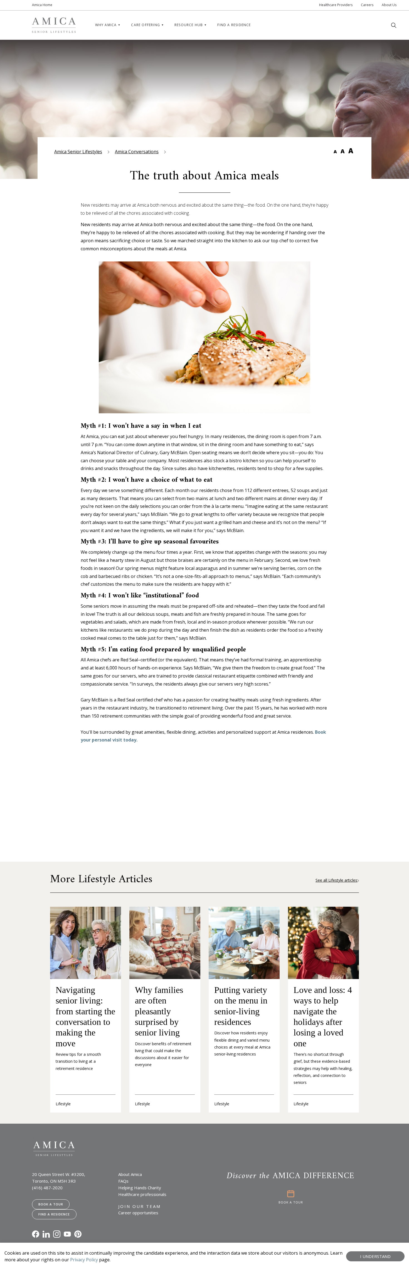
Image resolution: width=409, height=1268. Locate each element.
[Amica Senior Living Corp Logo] (54, 25)
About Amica (130, 1174)
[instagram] (56, 1234)
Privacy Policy (84, 1260)
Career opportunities (138, 1212)
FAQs (123, 1181)
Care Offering (145, 25)
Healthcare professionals (142, 1194)
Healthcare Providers (336, 5)
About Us (389, 5)
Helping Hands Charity (139, 1187)
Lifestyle (63, 1103)
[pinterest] (78, 1234)
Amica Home (42, 5)
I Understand (375, 1256)
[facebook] (35, 1234)
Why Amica (106, 25)
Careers (367, 5)
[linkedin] (46, 1234)
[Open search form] (393, 25)
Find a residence (234, 25)
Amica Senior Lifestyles (78, 152)
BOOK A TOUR (291, 1202)
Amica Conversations (137, 152)
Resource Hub (188, 25)
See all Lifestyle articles (336, 880)
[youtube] (67, 1234)
